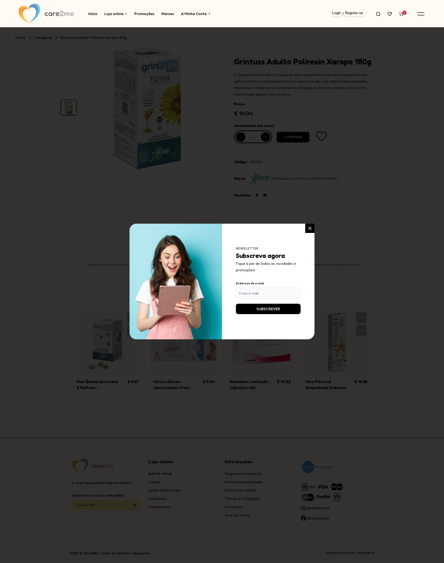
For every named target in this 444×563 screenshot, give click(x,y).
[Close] (309, 228)
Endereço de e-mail (250, 283)
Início (92, 13)
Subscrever (268, 308)
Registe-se (354, 13)
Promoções (144, 13)
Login (336, 13)
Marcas (167, 13)
